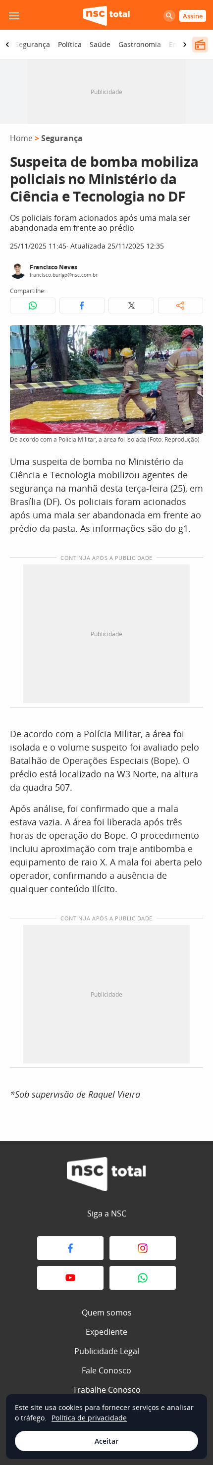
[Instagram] (142, 1248)
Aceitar (106, 1441)
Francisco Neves (53, 267)
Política (70, 44)
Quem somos (107, 1312)
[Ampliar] (190, 338)
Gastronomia (139, 44)
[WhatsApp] (142, 1278)
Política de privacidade (89, 1417)
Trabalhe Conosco (107, 1389)
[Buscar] (169, 16)
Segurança (32, 44)
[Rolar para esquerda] (7, 44)
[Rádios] (200, 44)
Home (21, 138)
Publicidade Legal (106, 1351)
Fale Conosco (106, 1370)
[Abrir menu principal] (14, 16)
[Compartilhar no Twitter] (131, 305)
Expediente (106, 1331)
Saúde (100, 44)
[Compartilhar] (181, 305)
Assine (193, 15)
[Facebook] (70, 1248)
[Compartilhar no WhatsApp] (32, 305)
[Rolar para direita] (185, 44)
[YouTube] (70, 1278)
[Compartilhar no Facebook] (82, 305)
